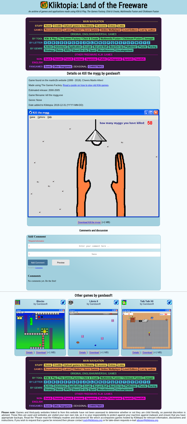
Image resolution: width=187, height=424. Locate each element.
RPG (67, 50)
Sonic (48, 66)
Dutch (48, 59)
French (68, 59)
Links (121, 26)
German (79, 59)
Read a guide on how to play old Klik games (85, 85)
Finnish (58, 59)
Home (48, 26)
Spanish (128, 59)
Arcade (87, 47)
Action (48, 47)
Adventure (60, 47)
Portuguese (114, 59)
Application (74, 47)
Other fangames (62, 66)
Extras (112, 26)
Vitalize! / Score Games (85, 30)
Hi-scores (101, 26)
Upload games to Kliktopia (78, 26)
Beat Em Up (116, 47)
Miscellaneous (106, 50)
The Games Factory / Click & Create (78, 38)
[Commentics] (94, 262)
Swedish (140, 59)
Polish (102, 59)
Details (29, 352)
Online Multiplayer (111, 30)
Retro (59, 50)
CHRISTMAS (96, 66)
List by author (147, 30)
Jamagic (149, 38)
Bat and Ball (100, 47)
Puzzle (142, 47)
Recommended (53, 30)
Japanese (91, 59)
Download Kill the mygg (89, 222)
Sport (92, 50)
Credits (58, 26)
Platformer (131, 47)
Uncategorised (124, 50)
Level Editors (130, 30)
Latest (67, 30)
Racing (152, 47)
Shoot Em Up (79, 50)
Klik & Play (51, 38)
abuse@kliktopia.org (147, 420)
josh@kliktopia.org (92, 420)
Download (41, 352)
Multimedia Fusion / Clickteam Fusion (121, 38)
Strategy (49, 50)
